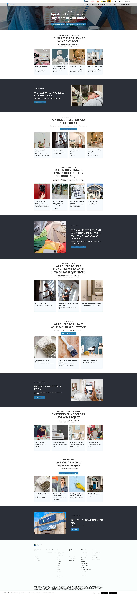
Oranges (59, 561)
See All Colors (60, 555)
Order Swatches (84, 555)
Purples (59, 557)
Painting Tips (36, 556)
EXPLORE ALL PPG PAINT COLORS (78, 246)
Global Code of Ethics (92, 588)
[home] (10, 4)
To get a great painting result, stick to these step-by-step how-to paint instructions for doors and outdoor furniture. (68, 179)
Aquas (59, 567)
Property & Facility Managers (86, 569)
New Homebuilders (84, 563)
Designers (83, 559)
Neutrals (59, 573)
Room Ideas (36, 558)
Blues (59, 569)
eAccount (94, 555)
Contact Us (94, 553)
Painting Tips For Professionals (84, 576)
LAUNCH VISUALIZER (39, 397)
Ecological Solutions (96, 557)
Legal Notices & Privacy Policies (43, 588)
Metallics (59, 571)
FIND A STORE (74, 529)
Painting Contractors (84, 557)
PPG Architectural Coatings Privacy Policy (64, 588)
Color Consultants (72, 558)
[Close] (135, 593)
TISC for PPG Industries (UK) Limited (53, 589)
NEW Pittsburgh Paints (122, 4)
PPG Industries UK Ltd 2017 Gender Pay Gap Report (70, 589)
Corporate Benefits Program (86, 553)
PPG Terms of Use (53, 588)
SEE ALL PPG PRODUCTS (40, 102)
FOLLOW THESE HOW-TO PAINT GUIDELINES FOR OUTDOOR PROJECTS (68, 173)
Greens (59, 565)
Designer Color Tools (72, 556)
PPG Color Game (72, 560)
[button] (85, 4)
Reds (58, 559)
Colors (101, 4)
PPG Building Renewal (85, 565)
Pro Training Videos (84, 573)
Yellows (59, 563)
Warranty (81, 589)
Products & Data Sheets (97, 559)
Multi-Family (83, 567)
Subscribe (128, 4)
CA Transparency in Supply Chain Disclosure (80, 588)
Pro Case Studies (84, 571)
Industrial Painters (84, 561)
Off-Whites (59, 578)
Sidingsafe (59, 553)
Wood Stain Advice (37, 560)
